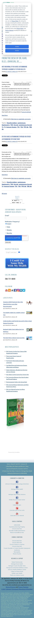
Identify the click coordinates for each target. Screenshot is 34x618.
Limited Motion (21, 530)
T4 (2, 127)
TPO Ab (26, 127)
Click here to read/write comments (21, 119)
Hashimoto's (6, 125)
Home (8, 464)
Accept (17, 46)
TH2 (21, 127)
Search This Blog (12, 249)
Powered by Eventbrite (14, 452)
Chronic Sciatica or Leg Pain (17, 544)
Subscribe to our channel (17, 515)
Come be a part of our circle (17, 510)
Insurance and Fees (23, 468)
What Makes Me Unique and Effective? (16, 466)
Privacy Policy (15, 21)
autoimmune (21, 123)
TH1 (18, 127)
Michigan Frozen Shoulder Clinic (17, 566)
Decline (17, 50)
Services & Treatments (12, 468)
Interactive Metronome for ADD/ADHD (17, 473)
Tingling (22, 527)
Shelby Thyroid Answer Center (17, 500)
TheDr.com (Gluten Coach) (17, 575)
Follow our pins (17, 505)
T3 (5, 127)
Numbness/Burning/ (14, 527)
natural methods (26, 112)
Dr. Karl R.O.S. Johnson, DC (11, 71)
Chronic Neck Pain (17, 542)
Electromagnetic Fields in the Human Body (16, 382)
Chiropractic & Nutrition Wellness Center (17, 567)
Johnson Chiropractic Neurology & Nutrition (17, 484)
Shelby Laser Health (17, 573)
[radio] (17, 224)
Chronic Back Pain (17, 540)
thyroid (16, 125)
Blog (27, 466)
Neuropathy (17, 552)
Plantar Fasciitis (14, 532)
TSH (11, 125)
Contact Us (17, 471)
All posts (4, 193)
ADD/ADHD (17, 525)
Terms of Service (9, 30)
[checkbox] (17, 229)
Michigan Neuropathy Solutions (17, 494)
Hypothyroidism (12, 123)
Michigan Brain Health (26, 471)
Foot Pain (21, 532)
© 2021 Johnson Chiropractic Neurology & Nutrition (17, 589)
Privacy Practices (23, 587)
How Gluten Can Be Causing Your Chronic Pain (17, 374)
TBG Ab (29, 186)
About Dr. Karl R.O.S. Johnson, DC (19, 464)
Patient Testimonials (17, 562)
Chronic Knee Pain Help (8, 471)
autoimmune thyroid (25, 125)
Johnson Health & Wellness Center (17, 569)
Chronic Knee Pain (17, 529)
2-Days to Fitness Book (17, 571)
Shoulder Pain (12, 530)
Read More (5, 115)
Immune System (11, 127)
